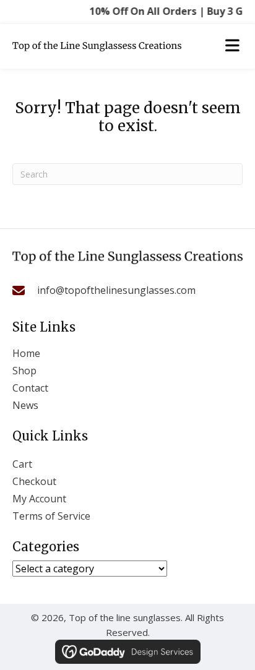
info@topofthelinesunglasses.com (116, 290)
